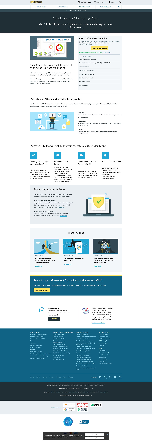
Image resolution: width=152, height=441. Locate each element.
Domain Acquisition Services (84, 359)
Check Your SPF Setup (59, 355)
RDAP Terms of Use (104, 355)
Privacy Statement (104, 352)
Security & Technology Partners (84, 361)
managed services (106, 52)
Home (32, 377)
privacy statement (60, 437)
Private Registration (35, 353)
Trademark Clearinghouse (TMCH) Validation (85, 343)
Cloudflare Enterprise (59, 344)
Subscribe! (54, 319)
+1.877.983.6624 (73, 392)
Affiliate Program (103, 343)
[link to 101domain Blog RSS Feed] (120, 378)
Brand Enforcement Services (83, 353)
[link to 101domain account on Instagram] (110, 378)
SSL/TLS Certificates (58, 359)
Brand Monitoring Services (83, 350)
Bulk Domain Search (35, 347)
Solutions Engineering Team (60, 346)
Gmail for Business (58, 336)
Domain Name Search (36, 345)
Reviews (44, 377)
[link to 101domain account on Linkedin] (115, 378)
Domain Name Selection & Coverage (86, 336)
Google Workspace (58, 334)
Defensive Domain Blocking (83, 346)
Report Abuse (102, 357)
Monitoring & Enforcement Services (85, 348)
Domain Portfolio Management (84, 341)
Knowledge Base (103, 336)
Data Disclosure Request (105, 363)
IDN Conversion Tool (104, 338)
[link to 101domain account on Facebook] (100, 378)
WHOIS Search (103, 359)
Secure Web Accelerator (59, 341)
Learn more (60, 207)
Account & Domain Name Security (85, 363)
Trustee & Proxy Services (82, 338)
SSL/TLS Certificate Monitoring (61, 353)
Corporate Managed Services (84, 357)
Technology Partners (81, 366)
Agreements (102, 350)
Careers (59, 377)
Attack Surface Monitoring (60, 350)
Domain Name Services (82, 334)
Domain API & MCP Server (37, 358)
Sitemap (71, 377)
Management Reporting (82, 355)
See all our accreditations (98, 322)
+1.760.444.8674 (55, 392)
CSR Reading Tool (103, 341)
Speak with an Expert (100, 48)
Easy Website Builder (59, 338)
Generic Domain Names (36, 336)
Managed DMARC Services (60, 348)
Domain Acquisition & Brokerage (39, 356)
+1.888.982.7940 (103, 392)
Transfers (32, 341)
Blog (64, 377)
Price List (101, 345)
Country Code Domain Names (38, 334)
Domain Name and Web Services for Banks (85, 368)
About (38, 377)
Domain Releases (36, 351)
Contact (52, 377)
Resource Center (103, 334)
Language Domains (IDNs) (37, 338)
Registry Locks (57, 357)
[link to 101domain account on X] (105, 378)
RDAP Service (102, 361)
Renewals (33, 343)
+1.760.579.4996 (86, 392)
